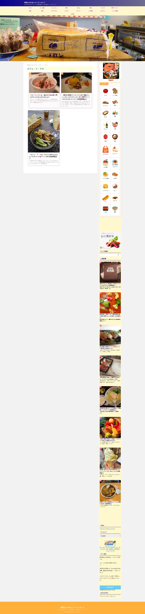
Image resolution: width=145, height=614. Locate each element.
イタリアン (102, 10)
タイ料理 (91, 10)
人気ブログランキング (110, 546)
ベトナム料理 (115, 10)
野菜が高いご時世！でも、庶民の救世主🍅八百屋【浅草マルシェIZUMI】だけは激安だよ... (110, 316)
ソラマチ (66, 10)
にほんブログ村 (110, 550)
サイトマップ (72, 604)
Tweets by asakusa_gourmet (107, 528)
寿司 (66, 7)
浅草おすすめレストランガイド (34, 2)
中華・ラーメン (114, 7)
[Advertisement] (110, 224)
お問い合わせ (110, 587)
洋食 (91, 7)
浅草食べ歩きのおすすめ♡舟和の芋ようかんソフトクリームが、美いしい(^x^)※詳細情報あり (110, 471)
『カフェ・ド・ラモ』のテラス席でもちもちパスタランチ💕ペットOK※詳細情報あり (43, 156)
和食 (42, 10)
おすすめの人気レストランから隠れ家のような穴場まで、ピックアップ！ (72, 609)
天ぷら (78, 7)
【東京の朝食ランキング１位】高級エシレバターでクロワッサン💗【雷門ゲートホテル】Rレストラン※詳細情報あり (76, 97)
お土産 (72, 13)
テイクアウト (54, 10)
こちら (114, 596)
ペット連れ (42, 7)
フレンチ (103, 7)
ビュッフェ (54, 7)
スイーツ (79, 10)
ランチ (30, 7)
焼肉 (30, 10)
